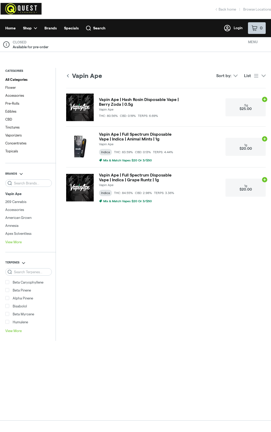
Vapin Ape (13, 194)
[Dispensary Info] (6, 44)
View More (13, 242)
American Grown (18, 217)
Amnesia (12, 225)
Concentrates (15, 143)
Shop (27, 28)
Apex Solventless (18, 233)
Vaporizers (13, 135)
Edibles (10, 111)
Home (10, 28)
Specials (71, 28)
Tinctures (12, 127)
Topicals (11, 151)
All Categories (16, 79)
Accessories (14, 95)
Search (99, 28)
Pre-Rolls (12, 103)
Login (238, 28)
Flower (10, 87)
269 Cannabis (15, 202)
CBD (8, 119)
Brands (50, 28)
